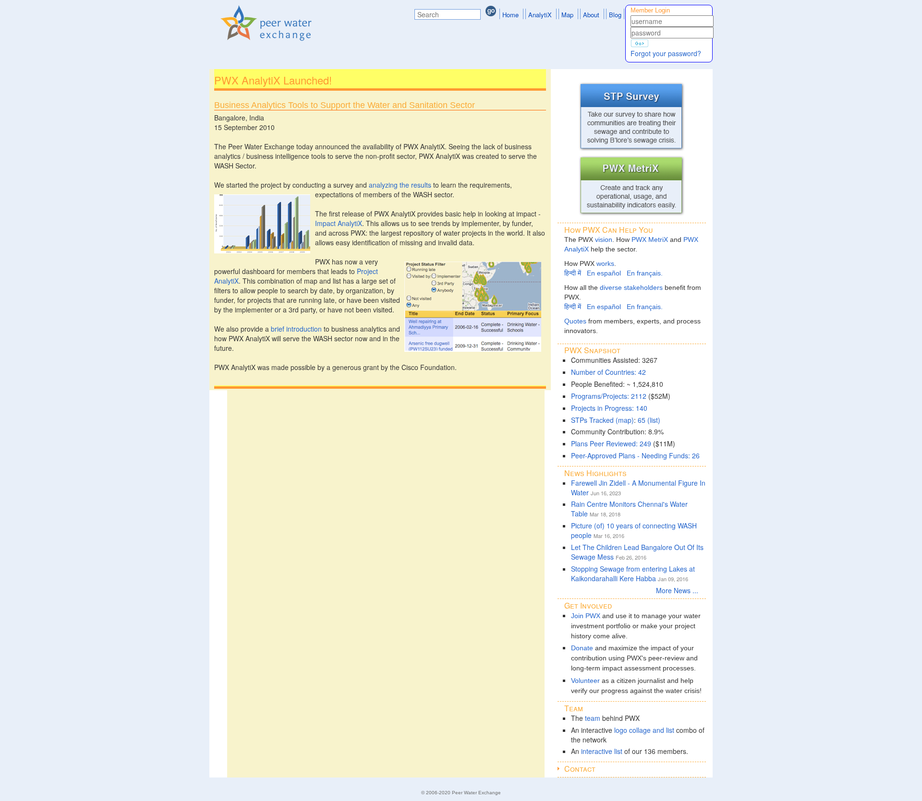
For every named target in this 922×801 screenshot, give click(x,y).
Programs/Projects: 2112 (608, 396)
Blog (615, 14)
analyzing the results (400, 185)
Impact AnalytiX (338, 223)
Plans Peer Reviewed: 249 (611, 443)
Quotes (575, 321)
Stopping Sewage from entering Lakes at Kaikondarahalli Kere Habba (633, 573)
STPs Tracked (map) (602, 420)
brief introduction (296, 329)
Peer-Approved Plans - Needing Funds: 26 (635, 455)
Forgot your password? (666, 53)
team (592, 718)
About (591, 14)
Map (567, 14)
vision (603, 239)
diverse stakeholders (631, 287)
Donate (582, 648)
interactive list (601, 751)
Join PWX (585, 616)
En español (604, 273)
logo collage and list (644, 730)
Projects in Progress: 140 (609, 408)
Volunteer (585, 680)
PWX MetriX (649, 239)
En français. (645, 273)
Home (510, 14)
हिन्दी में (572, 273)
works (605, 263)
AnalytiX (540, 14)
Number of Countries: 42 (608, 372)
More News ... (681, 590)
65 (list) (649, 420)
